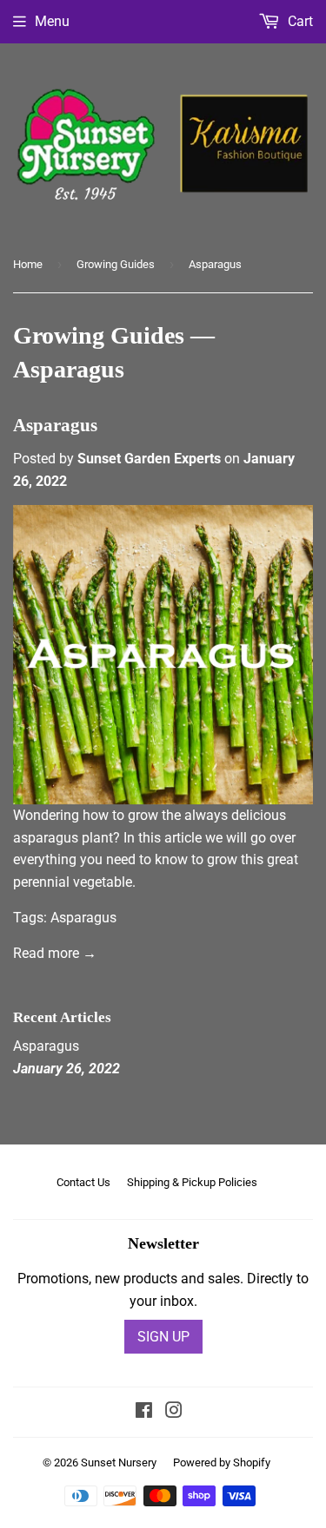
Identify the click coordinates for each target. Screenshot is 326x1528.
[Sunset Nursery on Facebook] (144, 1412)
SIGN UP (163, 1336)
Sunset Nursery (118, 1462)
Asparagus (55, 425)
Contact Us (83, 1182)
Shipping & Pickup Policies (192, 1182)
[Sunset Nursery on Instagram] (174, 1412)
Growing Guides (116, 264)
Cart (298, 21)
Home (28, 264)
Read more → (54, 953)
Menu (52, 21)
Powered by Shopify (221, 1462)
